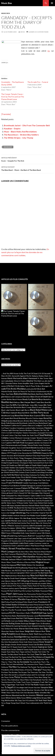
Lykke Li (27, 545)
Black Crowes (27, 407)
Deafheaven (27, 450)
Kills (43, 533)
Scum (29, 626)
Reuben (37, 618)
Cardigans (38, 425)
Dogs (30, 460)
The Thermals (32, 672)
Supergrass (42, 647)
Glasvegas (35, 493)
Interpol (23, 515)
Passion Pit (5, 591)
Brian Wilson (34, 421)
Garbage (14, 491)
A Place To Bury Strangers (39, 386)
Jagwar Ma (18, 518)
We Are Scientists (29, 695)
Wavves (8, 695)
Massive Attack (40, 552)
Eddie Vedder (10, 468)
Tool (43, 680)
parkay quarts (14, 588)
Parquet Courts (26, 588)
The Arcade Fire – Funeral (38, 82)
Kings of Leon (7, 535)
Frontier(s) (5, 486)
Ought (3, 586)
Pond (12, 602)
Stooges (8, 645)
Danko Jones (38, 445)
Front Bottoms (43, 483)
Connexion (5, 721)
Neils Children (35, 571)
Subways (47, 644)
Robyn (43, 621)
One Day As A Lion (17, 583)
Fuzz (41, 488)
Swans (13, 649)
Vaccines (37, 687)
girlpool (10, 493)
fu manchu (38, 486)
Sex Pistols (14, 629)
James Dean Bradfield (39, 518)
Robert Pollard (35, 621)
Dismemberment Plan (41, 458)
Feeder (13, 477)
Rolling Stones (15, 623)
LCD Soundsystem (15, 541)
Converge (26, 438)
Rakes (14, 616)
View (52, 690)
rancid (36, 616)
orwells (43, 583)
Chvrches (49, 433)
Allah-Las (40, 381)
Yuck (46, 703)
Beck (12, 402)
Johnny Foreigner (8, 528)
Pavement (44, 591)
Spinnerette (5, 640)
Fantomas (33, 475)
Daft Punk (20, 442)
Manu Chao (31, 549)
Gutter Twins (28, 503)
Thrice (17, 677)
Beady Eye (26, 399)
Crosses (44, 440)
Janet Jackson (22, 521)
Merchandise (29, 556)
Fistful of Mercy (43, 477)
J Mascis (10, 525)
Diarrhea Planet (39, 455)
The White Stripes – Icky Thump (18, 137)
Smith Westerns (22, 634)
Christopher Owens (20, 433)
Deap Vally (36, 450)
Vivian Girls (19, 693)
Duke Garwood (34, 463)
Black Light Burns (23, 410)
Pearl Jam (11, 593)
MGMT (50, 557)
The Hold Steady (7, 659)
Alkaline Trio (31, 381)
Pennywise (31, 594)
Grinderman (21, 501)
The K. (43, 662)
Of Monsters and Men (37, 581)
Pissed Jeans (44, 596)
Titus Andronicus (13, 680)
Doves (34, 460)
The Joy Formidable (21, 662)
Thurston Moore (27, 677)
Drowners (16, 463)
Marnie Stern (20, 552)
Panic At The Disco (40, 586)
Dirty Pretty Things (17, 458)
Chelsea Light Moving (9, 430)
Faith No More (13, 475)
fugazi (31, 486)
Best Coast (36, 402)
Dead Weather (16, 450)
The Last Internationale (14, 664)
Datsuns (4, 447)
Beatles (5, 402)
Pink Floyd (34, 597)
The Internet (39, 659)
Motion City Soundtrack (35, 565)
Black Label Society (8, 410)
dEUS (15, 455)
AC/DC (8, 376)
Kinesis (47, 533)
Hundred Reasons (25, 510)
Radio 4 (28, 613)
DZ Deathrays (11, 465)
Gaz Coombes (36, 491)
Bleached (21, 413)
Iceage (12, 512)
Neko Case (5, 573)
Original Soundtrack (32, 583)
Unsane (31, 687)
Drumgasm (24, 463)
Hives (37, 505)
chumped (41, 433)
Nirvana (48, 575)
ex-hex (4, 475)
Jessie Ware (35, 523)
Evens (27, 472)
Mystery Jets (10, 571)
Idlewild (19, 513)
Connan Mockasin (15, 438)
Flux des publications (9, 726)
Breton (27, 421)
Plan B (40, 599)
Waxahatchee (17, 695)
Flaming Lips (10, 480)
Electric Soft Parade (32, 470)
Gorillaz (49, 495)
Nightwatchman (11, 576)
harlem (50, 503)
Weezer (40, 695)
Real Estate (11, 618)
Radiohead (37, 612)
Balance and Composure (14, 397)
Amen (20, 383)
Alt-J (3, 383)
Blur (43, 415)
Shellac (36, 628)
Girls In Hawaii (18, 493)
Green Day (47, 498)
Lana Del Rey (37, 538)
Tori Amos (49, 680)
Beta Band (44, 402)
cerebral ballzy (30, 428)
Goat (3, 495)
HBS (8, 505)
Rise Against (45, 618)
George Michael (47, 491)
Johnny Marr (20, 528)
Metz (45, 557)
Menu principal (52, 3)
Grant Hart (38, 498)
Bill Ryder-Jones (28, 405)
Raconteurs (20, 613)
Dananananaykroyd (13, 445)
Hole (52, 505)
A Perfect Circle (13, 386)
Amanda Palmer (12, 383)
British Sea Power (46, 421)
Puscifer (11, 610)
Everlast (33, 472)
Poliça (7, 602)
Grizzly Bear (30, 501)
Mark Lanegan (8, 551)
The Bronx (22, 654)
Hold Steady (45, 505)
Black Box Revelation (13, 407)
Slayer (22, 631)
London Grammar (35, 543)
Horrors (4, 508)
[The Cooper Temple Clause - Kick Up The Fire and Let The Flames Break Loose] (14, 313)
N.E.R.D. (18, 570)
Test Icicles (42, 652)
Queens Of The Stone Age (40, 609)
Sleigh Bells (30, 631)
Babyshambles (21, 394)
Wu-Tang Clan (20, 700)
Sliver (43, 631)
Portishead (19, 602)
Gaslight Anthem (24, 491)
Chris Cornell (6, 433)
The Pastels (32, 667)
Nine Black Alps (23, 576)
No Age (4, 578)
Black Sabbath (11, 413)
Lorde (44, 543)
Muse (30, 567)
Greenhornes (6, 501)
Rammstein (21, 616)
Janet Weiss (32, 521)
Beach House (17, 399)
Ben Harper (25, 402)
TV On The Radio (32, 684)
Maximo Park (21, 554)
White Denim (11, 698)
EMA (16, 472)
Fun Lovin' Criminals (13, 488)
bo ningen (39, 418)
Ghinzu (3, 493)
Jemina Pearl (25, 523)
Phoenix (27, 597)
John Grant (47, 526)
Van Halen (10, 690)
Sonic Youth (34, 634)
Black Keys (47, 407)
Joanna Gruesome (21, 525)
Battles (9, 399)
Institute (16, 515)
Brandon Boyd (11, 421)
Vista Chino (10, 693)
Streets (13, 645)
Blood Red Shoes (22, 415)
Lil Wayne (4, 543)
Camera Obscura (27, 425)
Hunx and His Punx (39, 510)
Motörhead (6, 567)
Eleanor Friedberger (8, 470)
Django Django (22, 460)
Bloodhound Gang (7, 416)
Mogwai (39, 562)
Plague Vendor (31, 599)
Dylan (3, 465)
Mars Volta (29, 552)
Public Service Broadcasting (26, 607)
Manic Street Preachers (14, 548)
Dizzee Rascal (11, 460)
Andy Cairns (34, 383)
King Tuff (17, 536)
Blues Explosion (35, 416)
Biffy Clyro (17, 405)
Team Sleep (11, 652)
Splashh (23, 639)
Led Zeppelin (40, 541)
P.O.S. (15, 586)
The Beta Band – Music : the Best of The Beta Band (21, 168)
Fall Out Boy (24, 475)
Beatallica (47, 399)
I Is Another (34, 513)
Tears (17, 652)
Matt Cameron (10, 554)
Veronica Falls (39, 690)
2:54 (39, 373)
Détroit (21, 465)
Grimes (14, 501)
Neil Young (45, 570)
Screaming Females (19, 626)
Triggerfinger (11, 685)
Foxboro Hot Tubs (38, 480)
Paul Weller (36, 591)
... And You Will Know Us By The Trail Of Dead (19, 373)
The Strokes (13, 672)
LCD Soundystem (28, 541)
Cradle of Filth (26, 440)
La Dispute (9, 538)
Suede (3, 647)
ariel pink (30, 389)
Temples (35, 652)
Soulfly (4, 637)
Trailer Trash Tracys (23, 682)
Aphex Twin (24, 386)
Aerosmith (15, 376)
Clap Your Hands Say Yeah (24, 435)
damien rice (38, 443)
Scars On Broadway (43, 623)
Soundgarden (20, 636)
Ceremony (40, 428)
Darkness (46, 445)
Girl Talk (28, 493)
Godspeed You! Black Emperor (18, 495)
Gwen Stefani (38, 503)
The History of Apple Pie (43, 657)
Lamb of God (26, 538)
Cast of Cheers (48, 425)
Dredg (3, 463)
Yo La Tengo (5, 703)
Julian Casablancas (18, 530)
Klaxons (24, 536)
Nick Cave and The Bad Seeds (37, 573)
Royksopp (24, 623)
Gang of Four (6, 491)
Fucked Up (24, 485)
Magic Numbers (46, 546)
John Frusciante (35, 525)
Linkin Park (23, 543)
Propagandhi (9, 607)
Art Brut (37, 389)
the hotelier (18, 659)
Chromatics (32, 433)
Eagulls (44, 465)
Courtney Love (7, 440)
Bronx (35, 423)
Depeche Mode (48, 453)
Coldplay (5, 438)
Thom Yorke (9, 677)
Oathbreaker (42, 578)
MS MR (15, 568)
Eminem (22, 472)
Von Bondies (29, 692)
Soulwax (10, 637)
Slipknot (38, 631)
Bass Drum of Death (39, 396)
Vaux (19, 690)
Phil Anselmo (18, 597)
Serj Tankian (5, 629)
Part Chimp (48, 588)
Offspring (25, 581)
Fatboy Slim (44, 475)
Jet (41, 523)
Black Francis (37, 407)
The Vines (42, 672)
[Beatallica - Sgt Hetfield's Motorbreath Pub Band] (14, 297)
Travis (50, 682)
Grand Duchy (28, 498)
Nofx (29, 578)
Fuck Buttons (14, 485)
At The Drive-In (31, 391)
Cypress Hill (10, 442)
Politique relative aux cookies (21, 746)
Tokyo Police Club (26, 680)
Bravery (21, 421)
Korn (30, 535)
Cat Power (5, 428)
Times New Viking (40, 677)
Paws (50, 591)
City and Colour (7, 435)
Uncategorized (22, 687)
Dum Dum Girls (46, 463)
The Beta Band (12, 654)
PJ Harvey (13, 599)
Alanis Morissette (14, 378)
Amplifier (26, 383)
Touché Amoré (7, 682)
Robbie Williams (24, 621)
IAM (49, 510)
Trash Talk (44, 682)
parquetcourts (39, 588)
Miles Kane (42, 559)
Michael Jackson (8, 559)
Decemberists (27, 453)
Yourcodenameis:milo (34, 703)
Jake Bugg (27, 518)
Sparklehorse (36, 637)
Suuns (9, 650)
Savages (32, 623)
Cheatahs (48, 428)
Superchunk (17, 647)
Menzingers (17, 557)
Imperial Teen (44, 513)
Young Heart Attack (18, 703)
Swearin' (20, 649)
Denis (22, 32)
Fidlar (18, 477)
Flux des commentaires (10, 730)
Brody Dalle (5, 423)
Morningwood (11, 565)
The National (22, 667)
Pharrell (11, 597)
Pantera (50, 586)
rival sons (14, 621)
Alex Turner (44, 378)
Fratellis (25, 483)
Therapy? (37, 669)
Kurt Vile (45, 536)
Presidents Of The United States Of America (25, 603)
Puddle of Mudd (43, 607)
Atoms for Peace (19, 391)
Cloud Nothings (45, 435)
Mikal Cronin (21, 559)
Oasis (34, 578)
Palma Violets (22, 586)
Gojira (32, 496)
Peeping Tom (22, 594)
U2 (14, 687)
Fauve (7, 477)
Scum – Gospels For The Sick (12, 159)
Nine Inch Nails (37, 575)
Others (49, 583)
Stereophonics (13, 642)
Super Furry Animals (30, 647)
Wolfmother (10, 700)
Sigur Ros (48, 628)
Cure (3, 443)
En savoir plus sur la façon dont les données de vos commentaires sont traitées (25, 252)
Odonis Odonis (10, 581)
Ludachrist (20, 546)
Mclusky (40, 554)
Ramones (30, 616)
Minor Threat (11, 562)
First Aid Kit (26, 477)
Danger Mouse (27, 445)
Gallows (46, 488)
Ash (43, 388)
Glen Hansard (44, 493)
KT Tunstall (37, 536)
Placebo (21, 599)
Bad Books (32, 394)
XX (36, 700)
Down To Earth (47, 460)
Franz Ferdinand (14, 483)
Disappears (28, 458)
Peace (3, 594)
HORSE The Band (14, 508)
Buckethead (42, 423)
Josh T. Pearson (46, 528)
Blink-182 (29, 413)
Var (15, 690)
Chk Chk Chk (44, 430)
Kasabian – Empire (12, 128)
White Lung (31, 698)
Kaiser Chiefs (39, 530)
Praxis (35, 602)
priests (30, 604)
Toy (14, 682)
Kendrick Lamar (35, 533)
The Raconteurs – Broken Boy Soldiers (21, 134)
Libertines (49, 541)
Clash (36, 435)
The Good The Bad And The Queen (14, 657)
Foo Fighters (26, 480)
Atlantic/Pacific (6, 391)
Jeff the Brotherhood (13, 523)
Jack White (9, 518)
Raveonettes (45, 615)
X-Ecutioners (30, 700)
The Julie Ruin (35, 662)
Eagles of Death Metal (33, 465)
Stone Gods (23, 642)
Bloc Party (38, 412)
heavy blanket (15, 505)
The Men (12, 667)
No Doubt (11, 578)
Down (39, 460)
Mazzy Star (32, 554)
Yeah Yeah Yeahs (45, 700)
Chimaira (36, 430)
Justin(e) (30, 531)
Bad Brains (40, 394)
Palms (30, 586)
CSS (49, 440)
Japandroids (41, 521)
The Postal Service (43, 667)
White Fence (21, 698)
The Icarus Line (29, 659)
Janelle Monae (11, 520)
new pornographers (17, 573)
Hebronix (24, 505)
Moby (33, 562)
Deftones (37, 452)
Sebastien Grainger (45, 626)
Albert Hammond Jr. (31, 378)
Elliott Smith (9, 472)
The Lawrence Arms (31, 664)
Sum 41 (9, 647)
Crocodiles (36, 440)
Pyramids (18, 610)
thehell (29, 657)
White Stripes (41, 698)
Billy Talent (48, 405)
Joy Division (5, 531)
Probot (47, 605)
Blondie (46, 413)
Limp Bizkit (13, 543)
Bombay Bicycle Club (27, 418)
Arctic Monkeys (18, 388)
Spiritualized (14, 640)
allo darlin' (49, 381)
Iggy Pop (26, 513)
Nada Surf (26, 571)
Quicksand (5, 613)
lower (13, 545)
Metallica (39, 557)
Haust (3, 505)
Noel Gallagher (21, 578)
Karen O (9, 533)
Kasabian (17, 533)
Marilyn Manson (42, 549)
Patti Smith (14, 591)
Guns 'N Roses (17, 503)
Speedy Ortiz (46, 637)
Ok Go (7, 583)
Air (30, 376)
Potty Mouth (28, 602)
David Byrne (41, 448)
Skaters (12, 631)
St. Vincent (30, 639)
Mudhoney (23, 567)
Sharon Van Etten (26, 628)
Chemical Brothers (25, 430)
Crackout (16, 440)
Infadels (10, 515)
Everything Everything (44, 472)
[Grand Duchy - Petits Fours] (41, 323)
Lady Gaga (17, 538)
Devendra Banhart (25, 455)
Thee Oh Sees (40, 654)
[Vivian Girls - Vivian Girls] (41, 297)
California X (16, 425)
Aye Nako (10, 394)
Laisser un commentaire (38, 32)
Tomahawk (37, 680)
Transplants (35, 682)
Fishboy (34, 477)
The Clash (30, 654)
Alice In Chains (20, 381)
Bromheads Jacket (26, 423)
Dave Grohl (21, 448)
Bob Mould (14, 418)
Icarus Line (5, 513)
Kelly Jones (25, 533)
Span (29, 637)
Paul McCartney (24, 591)
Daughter (12, 448)
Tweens (42, 685)
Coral (50, 438)
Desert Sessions (7, 456)
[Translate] (6, 114)
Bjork (3, 407)
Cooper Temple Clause (39, 438)
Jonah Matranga (33, 528)
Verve (47, 690)
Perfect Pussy (41, 594)
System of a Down (41, 649)
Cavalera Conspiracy (17, 428)
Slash (17, 631)
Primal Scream (39, 605)
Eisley (47, 468)
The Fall (50, 654)
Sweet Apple (28, 650)
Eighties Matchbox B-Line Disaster (32, 468)
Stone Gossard (33, 642)
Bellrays (17, 402)
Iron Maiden (31, 515)
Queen (24, 610)
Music (36, 568)
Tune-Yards (20, 685)
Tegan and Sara (25, 652)
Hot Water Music (44, 508)
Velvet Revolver (27, 690)
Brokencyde (14, 423)
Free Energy (33, 483)
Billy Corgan (38, 405)
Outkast (9, 586)
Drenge (9, 463)
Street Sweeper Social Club (27, 645)
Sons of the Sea (45, 634)
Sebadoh (35, 626)
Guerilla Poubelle (42, 500)
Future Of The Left (30, 488)
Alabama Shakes (38, 376)
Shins (42, 629)
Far (38, 475)
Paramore (5, 588)
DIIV (48, 456)
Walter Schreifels (40, 693)
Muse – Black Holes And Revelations (20, 131)
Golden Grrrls (40, 496)
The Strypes (22, 672)
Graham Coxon (7, 498)
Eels (17, 468)
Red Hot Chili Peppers (25, 618)
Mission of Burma (24, 562)
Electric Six (20, 470)
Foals (17, 480)
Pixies (6, 599)
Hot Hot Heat (26, 508)
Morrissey (21, 565)
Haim (46, 503)
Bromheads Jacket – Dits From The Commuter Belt (27, 125)
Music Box (6, 3)
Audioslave (41, 391)
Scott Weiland (6, 626)
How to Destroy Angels (9, 510)
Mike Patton (31, 559)
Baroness (26, 397)
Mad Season (35, 546)
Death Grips (17, 453)
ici (49, 51)
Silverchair (5, 631)
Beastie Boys (37, 399)
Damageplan (29, 443)
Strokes (40, 644)
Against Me (24, 376)
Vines (3, 692)
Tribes (3, 685)
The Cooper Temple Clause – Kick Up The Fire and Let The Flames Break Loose (12, 96)
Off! (18, 581)
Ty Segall (9, 687)
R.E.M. (12, 612)
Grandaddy (7, 147)
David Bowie (31, 447)
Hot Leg (35, 508)
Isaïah (38, 515)
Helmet (31, 505)
